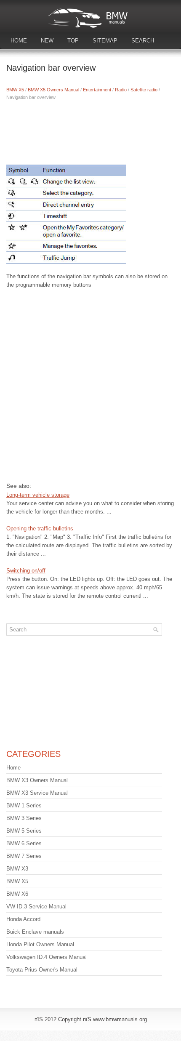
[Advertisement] (90, 130)
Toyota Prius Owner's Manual (41, 969)
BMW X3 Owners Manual (37, 780)
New (47, 40)
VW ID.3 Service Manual (36, 906)
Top (73, 40)
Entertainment (97, 89)
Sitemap (105, 40)
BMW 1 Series (24, 805)
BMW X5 (15, 89)
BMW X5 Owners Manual (53, 89)
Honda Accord (23, 919)
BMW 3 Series (24, 818)
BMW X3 (17, 868)
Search (142, 40)
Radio (121, 89)
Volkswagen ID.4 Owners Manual (46, 957)
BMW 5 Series (24, 831)
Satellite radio (143, 89)
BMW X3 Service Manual (37, 793)
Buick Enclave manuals (35, 932)
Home (19, 40)
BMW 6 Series (24, 843)
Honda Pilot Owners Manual (40, 944)
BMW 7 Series (24, 856)
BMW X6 (17, 894)
